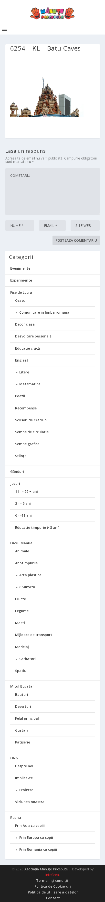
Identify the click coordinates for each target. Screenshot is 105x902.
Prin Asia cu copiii (30, 825)
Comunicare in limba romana (44, 312)
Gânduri (17, 471)
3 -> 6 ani (23, 503)
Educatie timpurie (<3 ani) (37, 527)
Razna (15, 817)
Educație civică (27, 348)
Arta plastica (30, 575)
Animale (22, 551)
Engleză (21, 360)
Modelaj (22, 647)
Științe (20, 455)
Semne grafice (27, 444)
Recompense (26, 408)
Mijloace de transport (33, 634)
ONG (14, 758)
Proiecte (26, 789)
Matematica (30, 384)
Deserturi (23, 706)
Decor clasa (25, 324)
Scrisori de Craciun (31, 420)
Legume (22, 611)
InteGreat (52, 874)
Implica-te (24, 778)
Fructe (20, 599)
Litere (24, 372)
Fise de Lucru (21, 292)
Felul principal (27, 718)
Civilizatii (27, 587)
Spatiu (20, 670)
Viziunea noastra (29, 801)
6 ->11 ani (23, 515)
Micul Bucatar (22, 686)
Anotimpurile (26, 563)
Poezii (20, 396)
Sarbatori (27, 658)
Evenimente (20, 268)
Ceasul (20, 300)
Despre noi (24, 766)
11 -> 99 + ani (26, 491)
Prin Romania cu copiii (38, 849)
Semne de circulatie (32, 432)
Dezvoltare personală (33, 336)
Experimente (21, 280)
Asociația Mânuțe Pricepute (46, 869)
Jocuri (15, 483)
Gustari (21, 730)
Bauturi (21, 694)
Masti (20, 622)
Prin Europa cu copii (36, 837)
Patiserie (22, 742)
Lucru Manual (21, 543)
